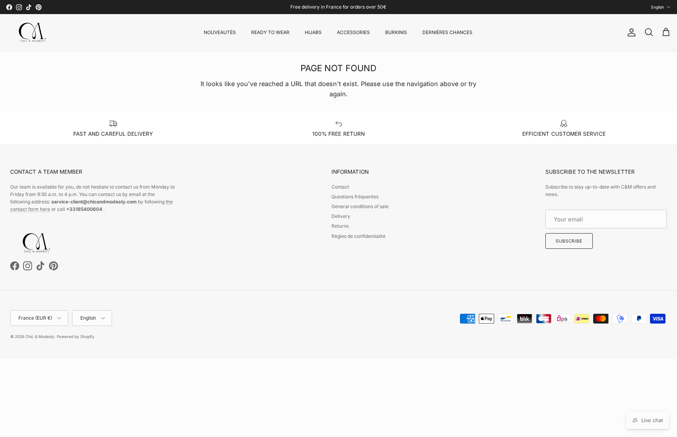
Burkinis (396, 32)
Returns (340, 226)
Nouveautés (220, 32)
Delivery (340, 216)
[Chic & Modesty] (33, 32)
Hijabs (313, 32)
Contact (340, 187)
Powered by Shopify (75, 336)
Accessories (353, 32)
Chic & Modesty (39, 336)
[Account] (630, 32)
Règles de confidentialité (358, 236)
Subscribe (569, 241)
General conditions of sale (360, 206)
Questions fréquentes (354, 197)
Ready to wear (270, 32)
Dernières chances (447, 32)
